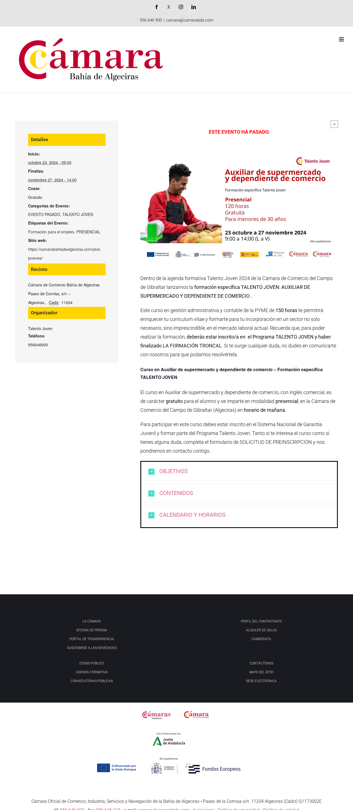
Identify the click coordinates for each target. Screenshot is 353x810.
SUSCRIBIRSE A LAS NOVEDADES (92, 648)
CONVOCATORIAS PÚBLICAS (92, 681)
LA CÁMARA (91, 621)
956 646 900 (151, 20)
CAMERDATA (261, 639)
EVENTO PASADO (44, 214)
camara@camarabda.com (189, 20)
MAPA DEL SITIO (261, 672)
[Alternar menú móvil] (342, 39)
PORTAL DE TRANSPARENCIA (91, 639)
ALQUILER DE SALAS (261, 630)
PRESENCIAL (88, 231)
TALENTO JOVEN (77, 214)
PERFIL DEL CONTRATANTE (261, 621)
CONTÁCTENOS (261, 663)
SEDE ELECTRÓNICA (261, 681)
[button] (239, 471)
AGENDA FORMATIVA (92, 672)
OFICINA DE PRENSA (91, 630)
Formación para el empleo (51, 231)
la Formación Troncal (192, 346)
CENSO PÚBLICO (91, 663)
